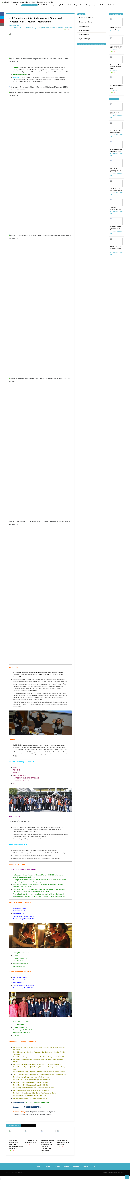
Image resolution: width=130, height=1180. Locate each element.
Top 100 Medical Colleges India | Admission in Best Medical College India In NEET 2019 (38, 1057)
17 (64, 30)
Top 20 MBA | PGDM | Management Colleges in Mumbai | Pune (31, 1079)
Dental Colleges (73, 5)
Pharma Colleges (86, 5)
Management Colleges (29, 5)
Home (18, 5)
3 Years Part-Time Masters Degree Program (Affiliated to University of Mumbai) (42, 28)
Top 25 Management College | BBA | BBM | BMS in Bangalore (31, 1090)
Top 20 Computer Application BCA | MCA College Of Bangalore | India (33, 1087)
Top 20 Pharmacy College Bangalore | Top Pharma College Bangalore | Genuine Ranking (39, 1071)
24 (111, 33)
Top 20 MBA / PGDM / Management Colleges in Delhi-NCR (30, 1085)
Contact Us (111, 5)
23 (111, 51)
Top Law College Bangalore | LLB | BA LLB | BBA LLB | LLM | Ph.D (32, 1098)
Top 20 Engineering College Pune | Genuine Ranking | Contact (31, 1077)
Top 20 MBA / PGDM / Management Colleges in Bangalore (30, 1082)
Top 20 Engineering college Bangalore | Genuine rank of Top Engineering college (37, 1064)
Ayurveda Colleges (99, 5)
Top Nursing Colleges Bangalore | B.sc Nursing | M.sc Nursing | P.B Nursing (34, 1093)
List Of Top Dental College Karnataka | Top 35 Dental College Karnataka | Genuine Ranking (39, 1074)
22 (111, 72)
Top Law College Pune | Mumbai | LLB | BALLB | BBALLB (29, 1095)
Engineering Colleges (59, 5)
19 (42, 1152)
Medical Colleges (44, 5)
